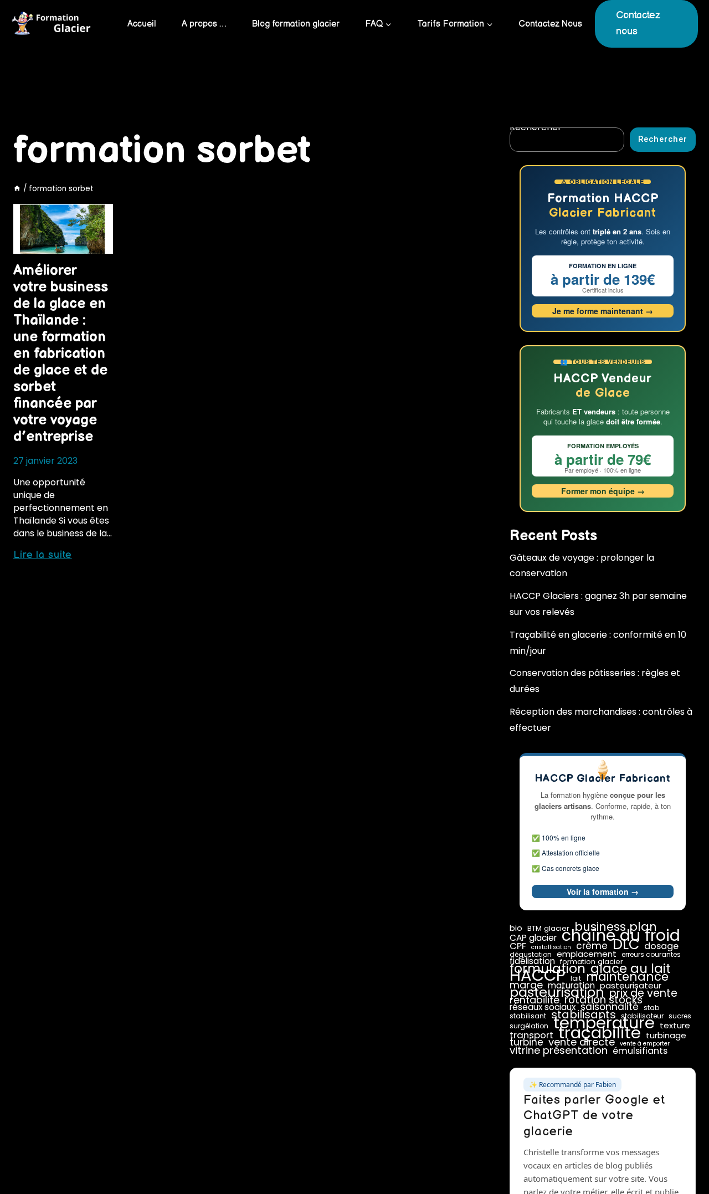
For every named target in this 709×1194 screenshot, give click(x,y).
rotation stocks (603, 1000)
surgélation (529, 1026)
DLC (626, 944)
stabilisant (528, 1016)
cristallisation (551, 947)
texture (675, 1025)
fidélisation (532, 961)
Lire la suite (42, 555)
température (604, 1022)
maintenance (627, 976)
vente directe (581, 1042)
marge (526, 985)
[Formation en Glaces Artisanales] (53, 23)
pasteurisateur (630, 985)
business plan (615, 927)
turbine (526, 1042)
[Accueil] (17, 188)
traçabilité (599, 1032)
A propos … (204, 24)
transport (531, 1035)
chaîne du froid (621, 935)
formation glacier (591, 962)
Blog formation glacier (295, 24)
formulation (547, 968)
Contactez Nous (550, 24)
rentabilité (534, 1000)
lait (576, 978)
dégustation (531, 954)
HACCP (538, 975)
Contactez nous (638, 23)
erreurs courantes (651, 954)
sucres (680, 1016)
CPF (518, 946)
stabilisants (583, 1014)
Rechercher (662, 140)
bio (516, 928)
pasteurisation (557, 992)
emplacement (586, 954)
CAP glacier (533, 938)
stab (652, 1008)
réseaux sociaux (543, 1007)
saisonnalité (609, 1006)
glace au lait (630, 968)
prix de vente (643, 993)
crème (592, 945)
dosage (661, 946)
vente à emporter (645, 1044)
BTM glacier (548, 928)
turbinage (666, 1035)
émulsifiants (640, 1051)
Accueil (141, 24)
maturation (571, 985)
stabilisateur (642, 1016)
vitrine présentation (559, 1050)
